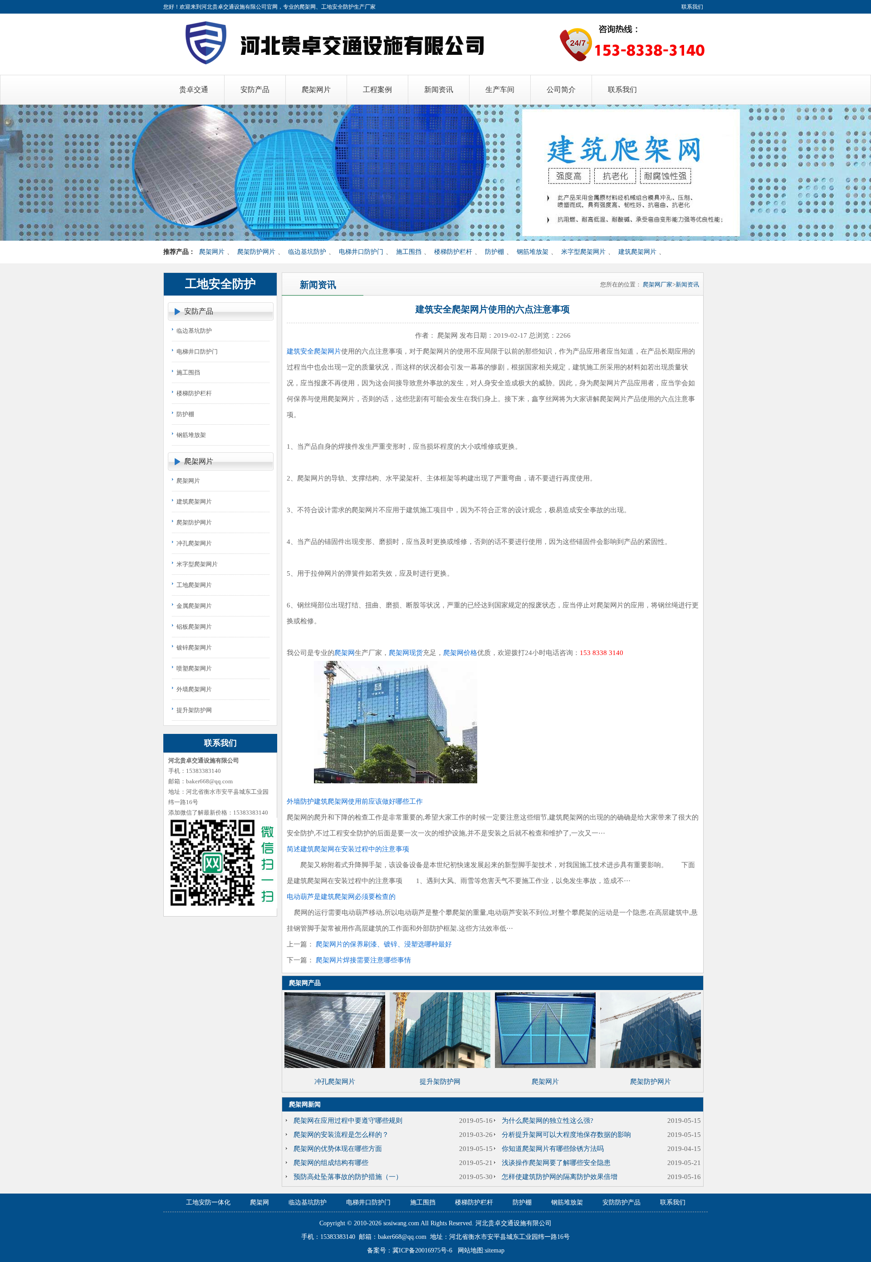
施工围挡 (408, 251)
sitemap (494, 1250)
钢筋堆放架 (532, 251)
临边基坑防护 (307, 251)
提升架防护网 (194, 710)
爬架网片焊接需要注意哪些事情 (363, 960)
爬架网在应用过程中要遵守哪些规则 (348, 1120)
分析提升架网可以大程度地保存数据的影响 (566, 1134)
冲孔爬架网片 (194, 543)
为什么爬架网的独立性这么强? (547, 1120)
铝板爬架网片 (194, 626)
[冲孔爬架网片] (334, 1065)
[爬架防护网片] (650, 1065)
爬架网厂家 (657, 284)
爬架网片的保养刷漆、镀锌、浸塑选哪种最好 (384, 944)
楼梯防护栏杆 (453, 251)
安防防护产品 (621, 1202)
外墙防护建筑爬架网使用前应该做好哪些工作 (355, 801)
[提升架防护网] (440, 1065)
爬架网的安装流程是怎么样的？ (341, 1134)
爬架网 (344, 652)
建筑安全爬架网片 (314, 351)
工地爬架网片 (194, 585)
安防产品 (198, 311)
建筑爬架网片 (637, 251)
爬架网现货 (406, 652)
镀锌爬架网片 (194, 647)
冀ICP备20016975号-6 (422, 1250)
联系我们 (692, 7)
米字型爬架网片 (583, 251)
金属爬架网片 (194, 605)
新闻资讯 (687, 284)
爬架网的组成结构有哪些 (331, 1162)
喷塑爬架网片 (194, 668)
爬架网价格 (460, 652)
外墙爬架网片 (194, 689)
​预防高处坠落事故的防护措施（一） (348, 1176)
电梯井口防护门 (361, 251)
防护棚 (494, 251)
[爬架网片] (545, 1065)
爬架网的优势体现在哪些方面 (338, 1148)
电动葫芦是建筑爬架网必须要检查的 (341, 896)
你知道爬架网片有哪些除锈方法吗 (553, 1148)
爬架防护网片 (256, 251)
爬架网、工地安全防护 (326, 7)
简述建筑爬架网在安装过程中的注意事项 (348, 849)
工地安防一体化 (208, 1202)
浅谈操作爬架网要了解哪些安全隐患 (556, 1162)
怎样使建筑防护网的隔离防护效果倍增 (559, 1176)
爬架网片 (212, 251)
